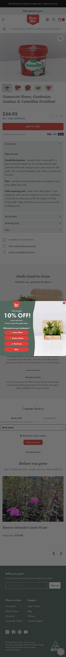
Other (16, 349)
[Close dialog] (64, 303)
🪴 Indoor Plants (16, 332)
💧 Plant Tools (16, 344)
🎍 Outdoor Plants (16, 338)
